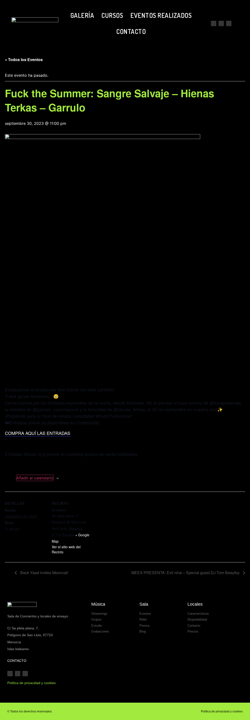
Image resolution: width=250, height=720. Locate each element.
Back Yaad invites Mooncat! (43, 572)
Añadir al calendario (34, 477)
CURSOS (112, 15)
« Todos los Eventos (24, 59)
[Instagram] (221, 23)
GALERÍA (82, 15)
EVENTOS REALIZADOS (161, 15)
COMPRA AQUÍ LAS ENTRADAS (37, 433)
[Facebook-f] (228, 23)
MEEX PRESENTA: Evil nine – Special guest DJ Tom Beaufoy (185, 572)
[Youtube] (213, 23)
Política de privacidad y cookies (222, 711)
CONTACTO (131, 31)
